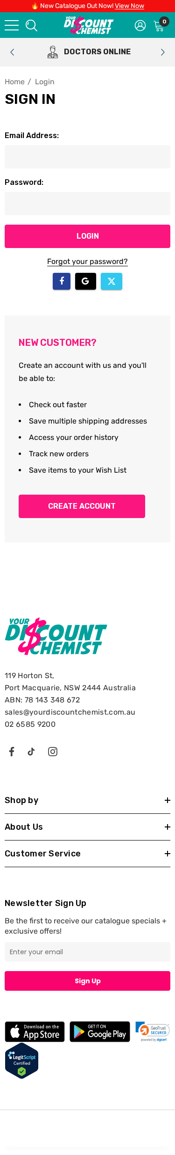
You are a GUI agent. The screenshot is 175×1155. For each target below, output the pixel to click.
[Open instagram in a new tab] (52, 751)
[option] (87, 52)
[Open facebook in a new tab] (11, 751)
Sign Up (88, 981)
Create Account (82, 506)
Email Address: (32, 135)
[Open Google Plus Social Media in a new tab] (31, 751)
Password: (24, 182)
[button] (153, 1031)
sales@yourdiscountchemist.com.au (70, 712)
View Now (129, 6)
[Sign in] (140, 25)
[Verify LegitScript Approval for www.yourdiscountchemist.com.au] (22, 1060)
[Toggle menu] (12, 25)
